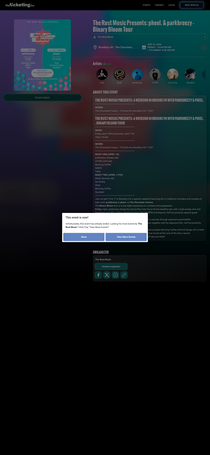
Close (84, 237)
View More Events (126, 237)
